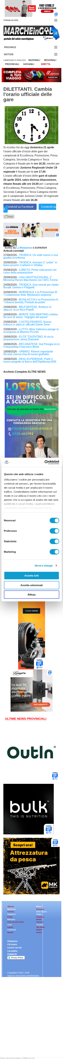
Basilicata (11, 909)
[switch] (54, 531)
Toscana (39, 922)
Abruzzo (10, 906)
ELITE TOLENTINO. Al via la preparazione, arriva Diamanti (28, 338)
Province (14, 47)
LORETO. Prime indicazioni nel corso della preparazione (29, 271)
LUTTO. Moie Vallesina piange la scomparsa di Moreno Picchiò (31, 330)
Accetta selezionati (31, 585)
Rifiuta (31, 594)
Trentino (39, 925)
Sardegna (40, 917)
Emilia (10, 917)
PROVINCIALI (12, 64)
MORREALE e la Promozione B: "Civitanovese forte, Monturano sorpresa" (30, 293)
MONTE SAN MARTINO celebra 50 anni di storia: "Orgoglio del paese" (30, 316)
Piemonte (40, 909)
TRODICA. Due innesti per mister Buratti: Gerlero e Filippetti (31, 286)
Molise (39, 906)
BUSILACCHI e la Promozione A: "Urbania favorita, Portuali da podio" (31, 301)
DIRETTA (45, 64)
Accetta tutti (31, 575)
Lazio (9, 925)
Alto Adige (40, 927)
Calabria (10, 912)
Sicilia (38, 919)
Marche (10, 932)
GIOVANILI (28, 64)
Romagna (11, 919)
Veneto (39, 932)
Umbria (39, 930)
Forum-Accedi (15, 20)
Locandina (12, 951)
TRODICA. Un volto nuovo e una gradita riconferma (30, 256)
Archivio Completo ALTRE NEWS (24, 371)
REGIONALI (50, 60)
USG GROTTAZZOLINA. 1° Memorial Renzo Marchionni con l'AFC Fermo (30, 278)
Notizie (12, 54)
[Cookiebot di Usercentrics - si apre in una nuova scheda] (45, 462)
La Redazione (24, 247)
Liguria (10, 927)
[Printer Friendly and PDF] (8, 216)
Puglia (38, 914)
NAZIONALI (34, 60)
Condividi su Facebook (20, 206)
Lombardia (11, 930)
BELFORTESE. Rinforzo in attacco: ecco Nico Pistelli (27, 308)
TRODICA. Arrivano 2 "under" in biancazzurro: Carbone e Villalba (30, 264)
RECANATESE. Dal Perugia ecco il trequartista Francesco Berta (31, 345)
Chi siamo (12, 944)
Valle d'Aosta (41, 912)
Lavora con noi (14, 947)
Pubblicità (12, 954)
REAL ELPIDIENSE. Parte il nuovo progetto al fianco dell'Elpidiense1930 (29, 360)
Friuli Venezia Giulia (15, 922)
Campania (11, 914)
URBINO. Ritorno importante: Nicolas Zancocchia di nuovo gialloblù (28, 353)
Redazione (12, 941)
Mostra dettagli (44, 565)
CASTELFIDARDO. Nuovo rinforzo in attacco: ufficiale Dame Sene (27, 323)
